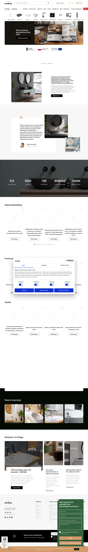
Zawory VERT (39, 517)
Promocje (25, 9)
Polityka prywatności (54, 508)
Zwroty (50, 521)
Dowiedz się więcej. (47, 549)
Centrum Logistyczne (76, 9)
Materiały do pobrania (54, 512)
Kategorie (14, 9)
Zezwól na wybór (44, 290)
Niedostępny (14, 239)
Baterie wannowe (38, 509)
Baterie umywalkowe (39, 505)
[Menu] (7, 537)
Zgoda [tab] (23, 265)
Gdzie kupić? (32, 9)
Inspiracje (39, 9)
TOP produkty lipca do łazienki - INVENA (21, 471)
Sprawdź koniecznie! (23, 36)
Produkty (7, 9)
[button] (73, 3)
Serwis (49, 9)
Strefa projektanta (53, 519)
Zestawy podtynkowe (38, 512)
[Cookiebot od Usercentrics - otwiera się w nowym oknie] (67, 261)
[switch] (36, 285)
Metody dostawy (53, 515)
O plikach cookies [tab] (64, 265)
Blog (45, 9)
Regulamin (51, 510)
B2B (61, 9)
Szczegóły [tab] (44, 265)
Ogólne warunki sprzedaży (52, 505)
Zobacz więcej (55, 539)
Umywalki (38, 515)
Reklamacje (51, 517)
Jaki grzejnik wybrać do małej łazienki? (73, 471)
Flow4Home (66, 9)
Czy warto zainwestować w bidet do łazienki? (52, 472)
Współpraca (55, 9)
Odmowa (24, 290)
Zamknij (76, 549)
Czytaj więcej (16, 487)
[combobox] (33, 3)
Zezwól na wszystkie (64, 290)
